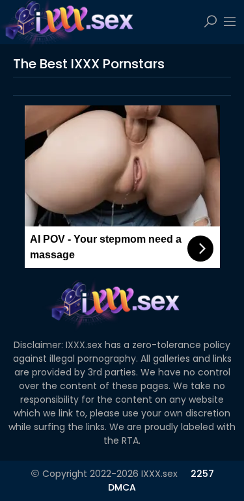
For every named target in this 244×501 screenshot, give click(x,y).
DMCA (122, 487)
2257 (202, 473)
